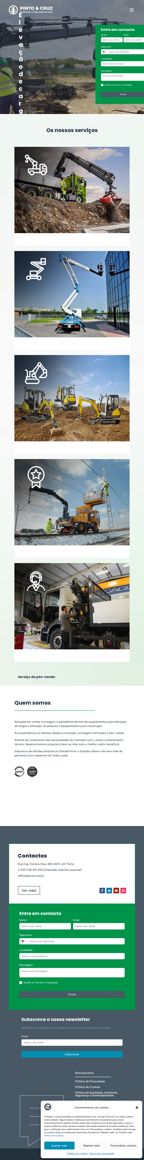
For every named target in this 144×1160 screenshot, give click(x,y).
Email (77, 920)
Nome (105, 35)
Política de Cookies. (54, 1135)
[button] (137, 1107)
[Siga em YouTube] (116, 890)
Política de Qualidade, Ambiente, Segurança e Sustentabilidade (96, 1094)
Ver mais (29, 890)
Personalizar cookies (123, 1145)
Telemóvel (26, 935)
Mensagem (27, 965)
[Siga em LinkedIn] (109, 890)
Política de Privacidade (90, 1081)
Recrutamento (84, 1073)
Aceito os (40, 982)
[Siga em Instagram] (123, 890)
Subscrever (72, 1054)
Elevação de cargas (21, 70)
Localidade (27, 950)
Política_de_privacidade (101, 1153)
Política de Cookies (87, 1087)
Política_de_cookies (77, 1153)
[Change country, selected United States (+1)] (105, 51)
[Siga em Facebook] (102, 890)
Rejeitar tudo (91, 1145)
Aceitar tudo (59, 1145)
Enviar (72, 994)
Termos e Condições (122, 84)
